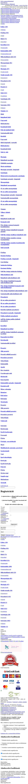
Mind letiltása (4, 762)
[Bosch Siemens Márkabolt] (8, 4)
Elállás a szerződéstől (6, 711)
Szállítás (8, 15)
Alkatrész (3, 16)
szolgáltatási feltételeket (4, 513)
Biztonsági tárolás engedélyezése (10, 759)
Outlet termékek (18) (15, 536)
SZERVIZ (19, 635)
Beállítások (3, 781)
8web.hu (19, 704)
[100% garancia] (10, 666)
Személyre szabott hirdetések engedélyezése (13, 747)
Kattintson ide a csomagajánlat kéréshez (10, 733)
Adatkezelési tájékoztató (14, 713)
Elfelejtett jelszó (10, 535)
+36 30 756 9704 (23, 5)
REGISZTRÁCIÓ (5, 536)
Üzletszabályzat (4, 713)
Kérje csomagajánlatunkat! (7, 1)
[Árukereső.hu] (14, 696)
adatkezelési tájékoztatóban (13, 777)
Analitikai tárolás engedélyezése (10, 750)
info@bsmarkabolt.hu (6, 8)
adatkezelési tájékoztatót (5, 519)
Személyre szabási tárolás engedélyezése (12, 756)
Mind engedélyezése (6, 765)
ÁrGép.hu (9, 702)
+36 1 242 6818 (14, 5)
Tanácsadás (20, 16)
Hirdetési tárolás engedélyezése (10, 740)
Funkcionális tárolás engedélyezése (10, 753)
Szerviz (21, 15)
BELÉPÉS (7, 531)
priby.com (6, 704)
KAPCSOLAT (4, 485)
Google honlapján (5, 778)
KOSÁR (3, 2)
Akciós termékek (12, 18)
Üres (6, 2)
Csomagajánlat (4, 18)
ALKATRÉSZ (4, 635)
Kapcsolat (3, 15)
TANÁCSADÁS (12, 635)
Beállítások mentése (5, 763)
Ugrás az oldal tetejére (6, 697)
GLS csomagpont (14, 15)
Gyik (22, 713)
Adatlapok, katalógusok (11, 16)
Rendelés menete (21, 711)
